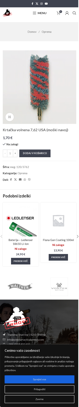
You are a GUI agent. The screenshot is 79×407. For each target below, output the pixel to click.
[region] (39, 375)
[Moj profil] (67, 13)
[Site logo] (7, 12)
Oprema (46, 31)
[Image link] (16, 317)
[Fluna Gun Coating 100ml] (58, 220)
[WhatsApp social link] (25, 179)
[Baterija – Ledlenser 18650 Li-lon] (21, 220)
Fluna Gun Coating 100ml (58, 240)
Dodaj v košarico (35, 153)
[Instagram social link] (41, 3)
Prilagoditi (39, 389)
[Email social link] (20, 179)
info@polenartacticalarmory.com (25, 339)
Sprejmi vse (39, 379)
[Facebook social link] (32, 3)
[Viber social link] (29, 179)
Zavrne (39, 399)
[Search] (74, 13)
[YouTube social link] (46, 3)
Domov (32, 31)
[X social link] (37, 3)
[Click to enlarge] (10, 117)
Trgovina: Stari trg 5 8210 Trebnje (26, 334)
